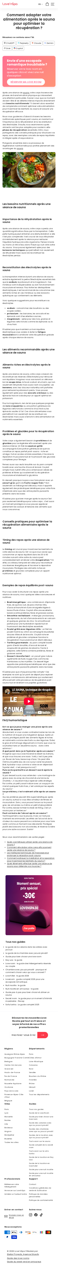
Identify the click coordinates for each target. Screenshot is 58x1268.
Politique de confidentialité (41, 1200)
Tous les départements (39, 1094)
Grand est (8, 1069)
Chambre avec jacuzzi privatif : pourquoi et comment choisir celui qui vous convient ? (26, 971)
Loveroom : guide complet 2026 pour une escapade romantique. (25, 980)
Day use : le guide (14, 960)
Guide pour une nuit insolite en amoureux (41, 1174)
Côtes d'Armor (35, 1058)
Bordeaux (8, 1127)
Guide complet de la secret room (41, 1146)
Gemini (49, 43)
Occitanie (8, 1087)
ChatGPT (10, 43)
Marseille (8, 1116)
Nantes (7, 1120)
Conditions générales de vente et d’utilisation (40, 1189)
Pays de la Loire (11, 1091)
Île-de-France (10, 1076)
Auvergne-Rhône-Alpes (14, 1054)
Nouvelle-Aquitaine (12, 1083)
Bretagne (8, 1061)
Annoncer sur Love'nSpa (14, 1190)
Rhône (32, 1083)
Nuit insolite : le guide (15, 985)
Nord (31, 1069)
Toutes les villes (11, 1142)
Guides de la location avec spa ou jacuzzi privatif (41, 1136)
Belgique (8, 1100)
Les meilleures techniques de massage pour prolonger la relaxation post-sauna (28, 854)
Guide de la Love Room (39, 1113)
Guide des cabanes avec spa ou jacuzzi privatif (40, 1124)
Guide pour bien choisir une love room (23, 956)
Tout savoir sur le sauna (39, 1141)
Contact (32, 1184)
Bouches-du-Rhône (37, 1076)
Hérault (32, 1087)
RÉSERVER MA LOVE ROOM (26, 82)
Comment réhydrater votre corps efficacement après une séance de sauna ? (29, 848)
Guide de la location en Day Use (41, 1158)
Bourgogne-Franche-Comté (16, 1058)
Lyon (6, 1113)
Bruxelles (8, 1139)
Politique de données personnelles (38, 1195)
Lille (6, 1124)
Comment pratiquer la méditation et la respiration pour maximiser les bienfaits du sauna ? (31, 859)
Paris (31, 1054)
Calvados (33, 1065)
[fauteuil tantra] (29, 934)
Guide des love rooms (18, 1258)
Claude (37, 43)
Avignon (7, 1131)
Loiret (31, 1091)
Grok (8, 48)
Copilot (19, 48)
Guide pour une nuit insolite (41, 1169)
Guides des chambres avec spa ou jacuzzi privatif (41, 1130)
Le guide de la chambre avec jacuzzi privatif (27, 953)
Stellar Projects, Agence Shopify (23, 1254)
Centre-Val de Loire (13, 1065)
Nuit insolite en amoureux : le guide (22, 989)
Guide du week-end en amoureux (24, 1261)
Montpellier (9, 1135)
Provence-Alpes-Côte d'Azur (13, 1095)
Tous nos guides (36, 1109)
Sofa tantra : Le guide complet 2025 (22, 1004)
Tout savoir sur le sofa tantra (39, 1152)
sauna (26, 92)
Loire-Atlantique (36, 1061)
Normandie (9, 1080)
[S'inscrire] (42, 1035)
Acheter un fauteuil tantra (15, 1194)
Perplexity (24, 43)
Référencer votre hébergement (11, 1185)
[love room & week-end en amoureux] (10, 4)
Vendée (32, 1072)
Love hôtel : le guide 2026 (17, 975)
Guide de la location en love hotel (39, 1164)
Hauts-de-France (12, 1072)
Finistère (33, 1080)
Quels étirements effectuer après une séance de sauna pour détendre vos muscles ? (29, 865)
